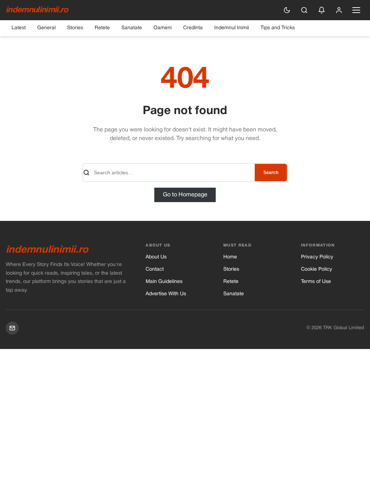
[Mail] (12, 328)
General (46, 28)
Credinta (193, 28)
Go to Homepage (185, 194)
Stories (75, 28)
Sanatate (131, 28)
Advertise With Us (166, 294)
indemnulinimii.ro (37, 10)
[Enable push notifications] (322, 10)
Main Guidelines (164, 281)
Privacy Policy (317, 257)
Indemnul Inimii (231, 28)
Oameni (163, 28)
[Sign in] (339, 10)
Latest (19, 28)
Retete (102, 28)
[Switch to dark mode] (287, 10)
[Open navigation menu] (356, 10)
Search (270, 172)
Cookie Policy (316, 269)
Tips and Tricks (278, 28)
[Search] (304, 10)
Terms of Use (316, 281)
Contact (155, 269)
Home (230, 257)
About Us (156, 257)
